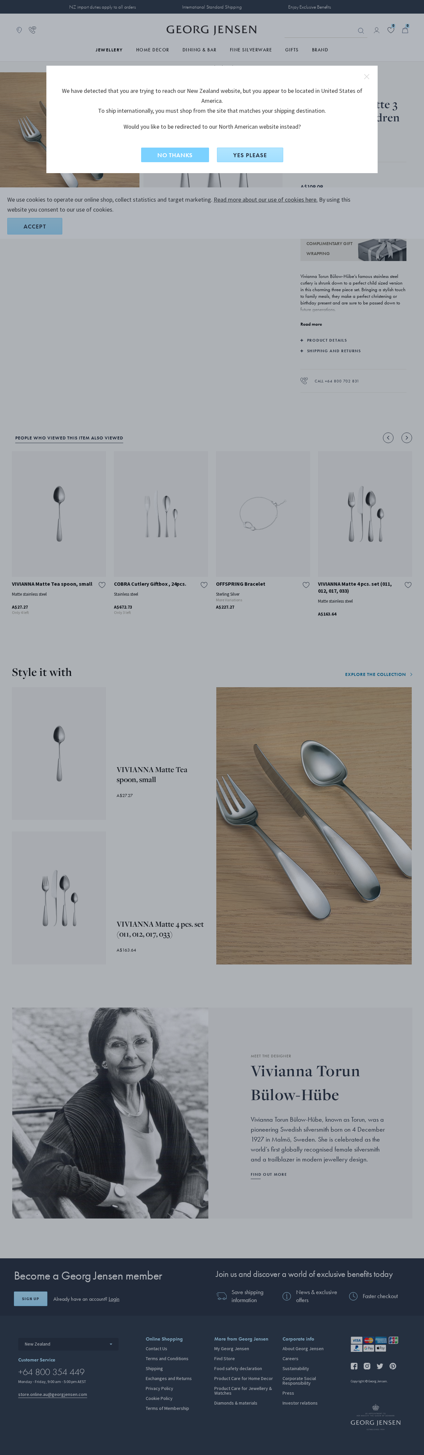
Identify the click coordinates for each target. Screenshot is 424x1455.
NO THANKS (175, 155)
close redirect (367, 77)
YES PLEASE (250, 155)
